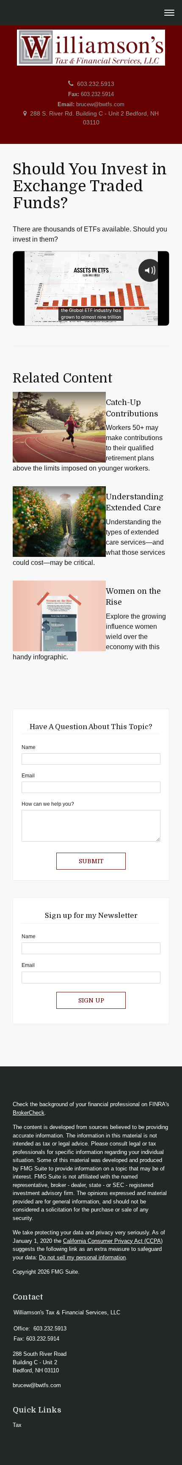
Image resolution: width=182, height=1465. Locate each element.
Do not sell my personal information (82, 1257)
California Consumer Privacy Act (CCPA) (113, 1241)
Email (28, 776)
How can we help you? (48, 804)
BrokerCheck (28, 1113)
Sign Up (91, 1000)
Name (29, 747)
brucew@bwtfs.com (100, 104)
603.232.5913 (95, 84)
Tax (17, 1425)
